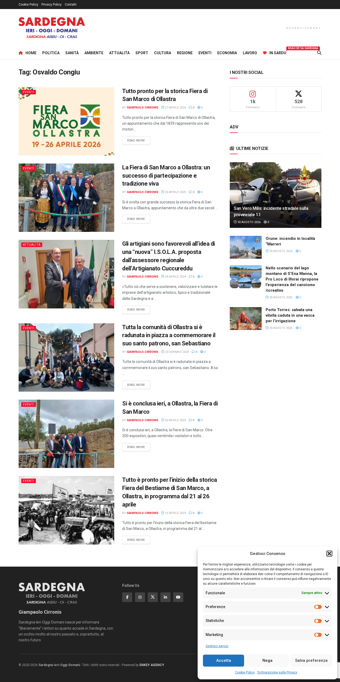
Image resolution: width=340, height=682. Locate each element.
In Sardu (277, 52)
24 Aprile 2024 (175, 276)
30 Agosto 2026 (249, 222)
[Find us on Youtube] (178, 597)
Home (31, 53)
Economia (227, 53)
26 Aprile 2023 (175, 420)
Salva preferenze (311, 660)
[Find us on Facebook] (127, 597)
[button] (329, 553)
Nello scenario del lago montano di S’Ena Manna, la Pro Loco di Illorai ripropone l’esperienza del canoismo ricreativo (292, 279)
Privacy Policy (51, 4)
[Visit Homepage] (52, 27)
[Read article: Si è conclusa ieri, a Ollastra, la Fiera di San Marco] (66, 434)
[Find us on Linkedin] (165, 597)
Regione (185, 53)
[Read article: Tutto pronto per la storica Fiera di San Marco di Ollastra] (66, 121)
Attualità (119, 53)
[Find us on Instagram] (140, 597)
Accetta (223, 660)
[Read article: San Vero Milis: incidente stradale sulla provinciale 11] (275, 195)
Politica (51, 53)
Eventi (204, 53)
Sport (141, 53)
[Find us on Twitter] (153, 597)
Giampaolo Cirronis (142, 107)
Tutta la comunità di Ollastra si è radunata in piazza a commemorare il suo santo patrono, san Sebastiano (168, 335)
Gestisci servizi (217, 646)
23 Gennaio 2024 (176, 352)
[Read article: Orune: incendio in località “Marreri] (246, 247)
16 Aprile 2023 (175, 513)
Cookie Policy (245, 672)
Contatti (70, 4)
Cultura (162, 53)
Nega (267, 660)
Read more (138, 140)
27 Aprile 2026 (175, 107)
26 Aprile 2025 (175, 192)
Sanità (72, 53)
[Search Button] (319, 53)
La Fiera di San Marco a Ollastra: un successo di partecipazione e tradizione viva (166, 175)
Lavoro (250, 53)
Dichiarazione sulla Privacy (277, 672)
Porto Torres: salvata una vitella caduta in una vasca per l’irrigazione (290, 315)
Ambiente (93, 53)
